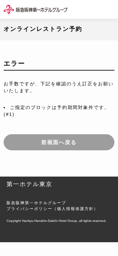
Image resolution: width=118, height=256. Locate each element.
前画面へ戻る (59, 142)
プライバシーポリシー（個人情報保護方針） (52, 208)
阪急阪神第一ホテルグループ (36, 203)
